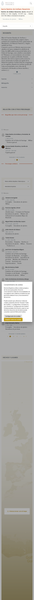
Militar (20, 19)
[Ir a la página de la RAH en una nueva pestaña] (2, 3)
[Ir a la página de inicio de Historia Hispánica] (9, 3)
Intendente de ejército (9, 19)
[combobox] (17, 26)
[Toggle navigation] (31, 3)
